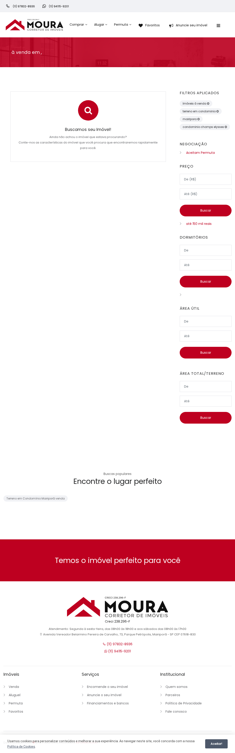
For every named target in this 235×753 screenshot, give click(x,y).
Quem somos (176, 686)
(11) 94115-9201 (119, 651)
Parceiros (172, 695)
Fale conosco (176, 711)
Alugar (99, 24)
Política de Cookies (21, 746)
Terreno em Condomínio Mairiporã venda (35, 498)
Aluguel (14, 695)
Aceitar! (216, 744)
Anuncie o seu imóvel (104, 695)
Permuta (121, 24)
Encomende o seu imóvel (107, 686)
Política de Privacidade (183, 703)
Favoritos (16, 711)
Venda (14, 686)
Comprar (77, 24)
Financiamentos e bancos (108, 703)
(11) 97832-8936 (119, 644)
